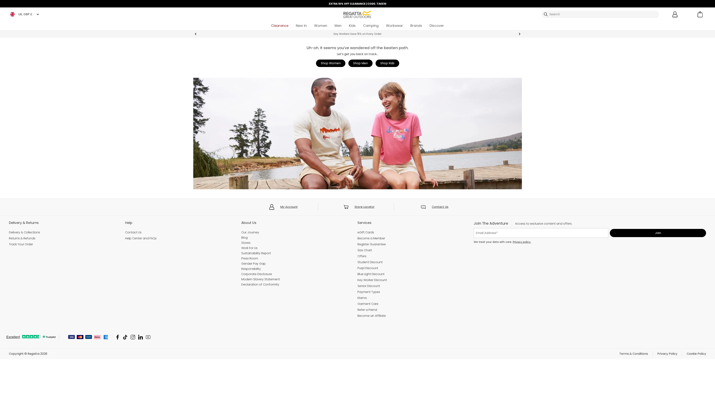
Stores (245, 243)
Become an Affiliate (372, 316)
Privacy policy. (522, 242)
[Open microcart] (700, 14)
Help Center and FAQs (141, 238)
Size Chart (365, 250)
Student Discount (370, 262)
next (519, 34)
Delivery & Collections (24, 232)
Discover (437, 25)
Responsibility (251, 269)
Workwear (394, 25)
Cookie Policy (696, 354)
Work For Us (249, 248)
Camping (371, 25)
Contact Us (440, 207)
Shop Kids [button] (387, 63)
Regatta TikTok (125, 337)
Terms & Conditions (633, 354)
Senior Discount (369, 286)
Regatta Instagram (133, 337)
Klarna (362, 298)
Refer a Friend (367, 310)
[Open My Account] (675, 14)
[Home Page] (357, 14)
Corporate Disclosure (256, 274)
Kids (352, 25)
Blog (244, 237)
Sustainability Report (256, 253)
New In (301, 25)
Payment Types (369, 292)
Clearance (279, 25)
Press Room (249, 258)
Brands (416, 25)
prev (195, 34)
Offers (362, 256)
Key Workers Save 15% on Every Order (358, 34)
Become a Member (371, 238)
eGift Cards (366, 232)
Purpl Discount (368, 268)
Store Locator (365, 207)
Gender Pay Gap (253, 263)
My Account (289, 207)
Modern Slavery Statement (260, 279)
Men (338, 25)
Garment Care (368, 304)
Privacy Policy (667, 354)
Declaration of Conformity (260, 284)
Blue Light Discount (371, 274)
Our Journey (250, 232)
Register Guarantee (372, 244)
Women (320, 25)
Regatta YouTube (148, 337)
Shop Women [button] (331, 63)
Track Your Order (21, 244)
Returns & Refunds (22, 238)
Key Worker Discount (372, 280)
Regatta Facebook (117, 337)
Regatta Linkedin (140, 337)
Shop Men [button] (360, 63)
